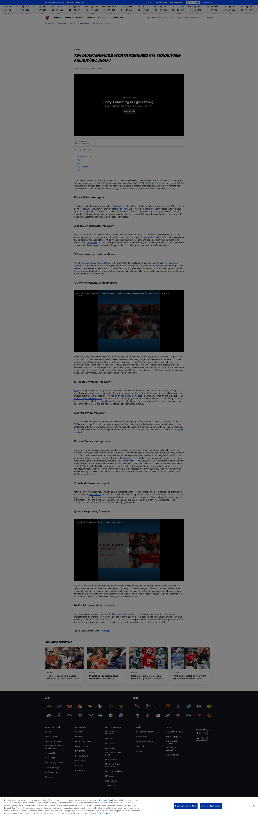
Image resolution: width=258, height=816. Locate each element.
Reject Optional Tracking (185, 806)
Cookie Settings (103, 813)
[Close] (254, 806)
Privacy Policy (50, 803)
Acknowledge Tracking (211, 806)
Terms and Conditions (108, 800)
